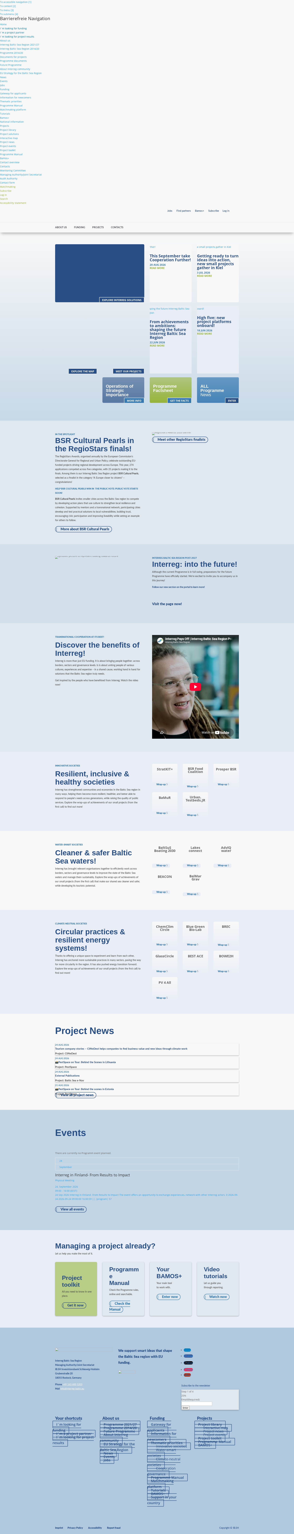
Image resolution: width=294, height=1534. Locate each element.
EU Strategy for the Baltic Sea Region (21, 73)
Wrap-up (161, 784)
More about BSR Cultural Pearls (85, 529)
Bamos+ (4, 117)
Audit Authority (8, 178)
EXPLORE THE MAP (82, 371)
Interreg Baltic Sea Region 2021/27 (19, 44)
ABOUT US (61, 227)
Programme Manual (11, 105)
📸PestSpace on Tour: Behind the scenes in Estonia (84, 1089)
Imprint (59, 1528)
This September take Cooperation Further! (170, 257)
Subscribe (213, 211)
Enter (185, 1407)
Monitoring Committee (13, 170)
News (3, 77)
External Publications (67, 1076)
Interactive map (9, 138)
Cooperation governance (161, 1471)
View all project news (77, 1095)
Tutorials (5, 113)
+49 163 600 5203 (72, 1384)
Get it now (75, 1305)
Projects (4, 125)
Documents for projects (13, 57)
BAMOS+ (205, 1445)
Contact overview (9, 162)
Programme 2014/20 (11, 52)
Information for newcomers (15, 97)
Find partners (183, 211)
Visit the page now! (167, 604)
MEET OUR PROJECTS (128, 371)
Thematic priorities (11, 101)
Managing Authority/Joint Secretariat (21, 174)
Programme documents (13, 60)
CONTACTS (117, 227)
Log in (226, 211)
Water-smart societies (161, 1453)
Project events (8, 146)
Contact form (7, 182)
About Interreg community (15, 69)
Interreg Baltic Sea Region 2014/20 (19, 48)
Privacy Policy (75, 1528)
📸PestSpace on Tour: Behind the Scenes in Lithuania (85, 1062)
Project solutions (9, 134)
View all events (72, 1209)
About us (5, 40)
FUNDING (79, 227)
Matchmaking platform (13, 109)
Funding (4, 89)
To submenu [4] (9, 14)
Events (3, 81)
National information (12, 121)
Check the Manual (119, 1306)
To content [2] (8, 6)
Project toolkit (7, 150)
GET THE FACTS (179, 400)
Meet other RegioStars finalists (181, 439)
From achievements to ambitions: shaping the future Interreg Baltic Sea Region (169, 329)
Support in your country (162, 1500)
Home (3, 24)
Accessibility (95, 1528)
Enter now (170, 1297)
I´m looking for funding (67, 1427)
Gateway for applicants (13, 93)
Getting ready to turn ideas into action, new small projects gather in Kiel (218, 261)
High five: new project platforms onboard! (214, 321)
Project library (8, 130)
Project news (7, 142)
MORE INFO (134, 400)
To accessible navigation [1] (15, 2)
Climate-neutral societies (163, 1462)
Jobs (2, 85)
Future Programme (10, 65)
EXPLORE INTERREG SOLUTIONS (121, 300)
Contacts (5, 166)
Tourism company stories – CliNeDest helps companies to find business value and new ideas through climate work (121, 1049)
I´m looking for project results (73, 1440)
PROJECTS (98, 227)
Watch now (218, 1297)
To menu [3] (7, 10)
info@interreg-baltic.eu (72, 1389)
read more (157, 268)
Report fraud (113, 1528)
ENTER (232, 400)
